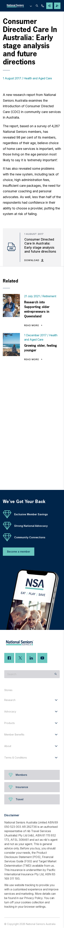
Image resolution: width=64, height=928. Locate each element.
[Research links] (56, 700)
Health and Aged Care (38, 78)
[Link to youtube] (42, 658)
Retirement (49, 296)
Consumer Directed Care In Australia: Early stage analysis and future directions (40, 245)
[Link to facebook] (9, 658)
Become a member (18, 551)
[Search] (37, 6)
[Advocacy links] (56, 711)
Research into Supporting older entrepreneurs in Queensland (37, 309)
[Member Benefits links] (56, 734)
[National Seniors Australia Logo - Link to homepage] (19, 5)
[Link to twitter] (20, 658)
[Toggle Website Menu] (31, 5)
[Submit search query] (56, 674)
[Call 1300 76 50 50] (43, 6)
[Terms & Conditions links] (56, 757)
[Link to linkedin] (31, 658)
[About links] (56, 746)
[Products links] (56, 723)
